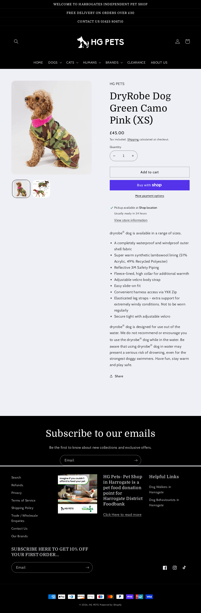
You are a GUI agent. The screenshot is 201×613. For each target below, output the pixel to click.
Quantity (116, 147)
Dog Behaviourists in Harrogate (164, 502)
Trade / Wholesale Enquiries (24, 518)
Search (16, 477)
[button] (16, 42)
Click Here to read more (122, 514)
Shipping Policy (22, 508)
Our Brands (19, 536)
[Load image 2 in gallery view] (41, 189)
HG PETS (94, 604)
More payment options (149, 195)
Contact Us (19, 528)
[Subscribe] (136, 460)
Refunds (17, 485)
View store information (131, 220)
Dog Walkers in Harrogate (160, 489)
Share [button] (119, 376)
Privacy (16, 493)
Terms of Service (23, 500)
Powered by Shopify (111, 604)
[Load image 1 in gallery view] (21, 189)
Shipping (133, 139)
